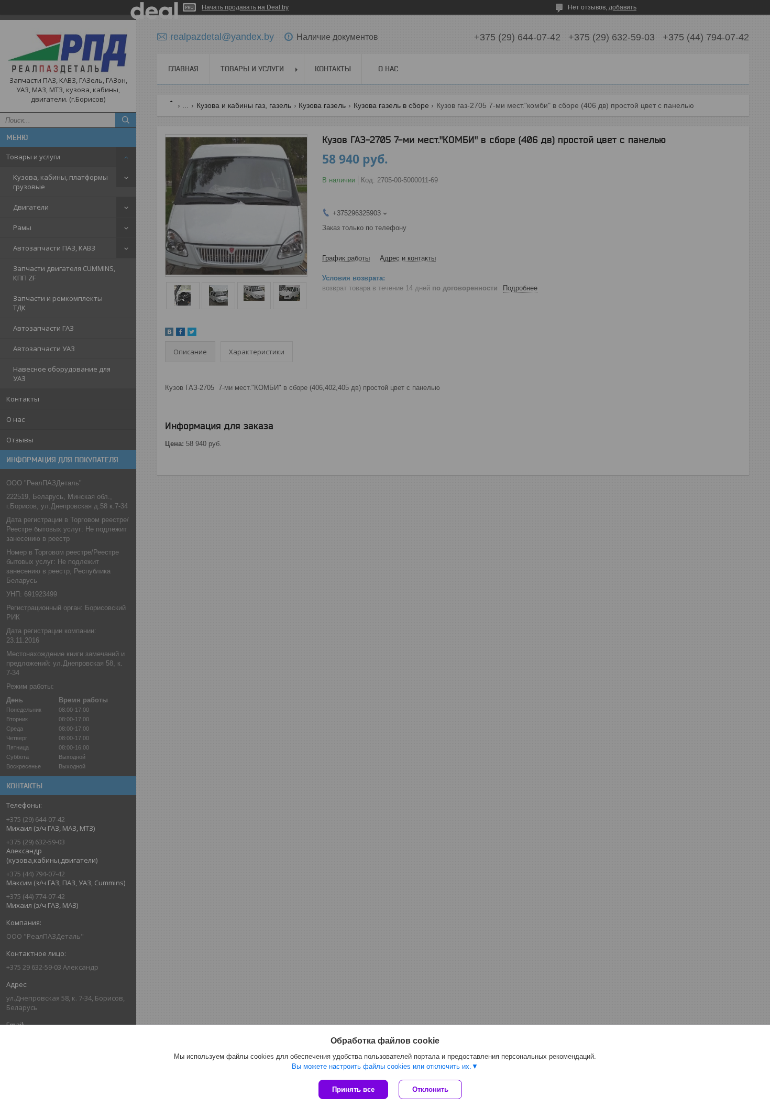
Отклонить (430, 1089)
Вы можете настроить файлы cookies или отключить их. (381, 1066)
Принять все (353, 1089)
